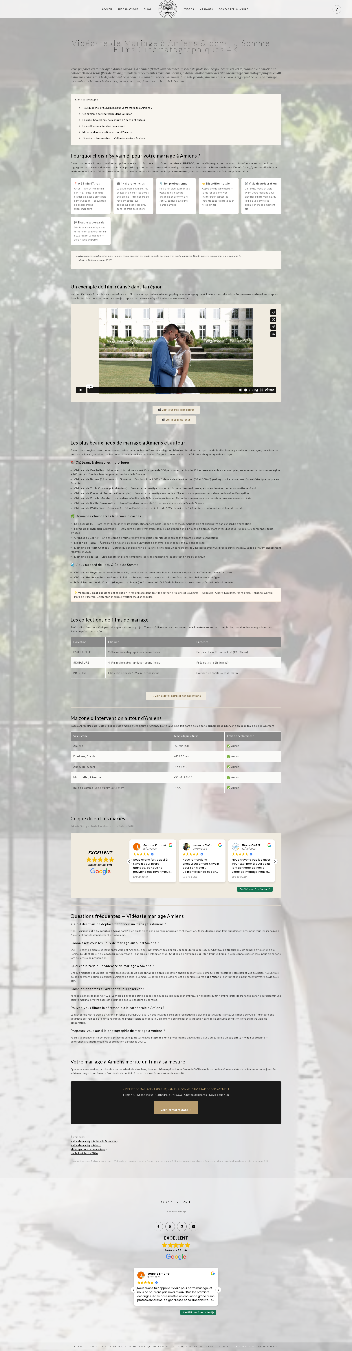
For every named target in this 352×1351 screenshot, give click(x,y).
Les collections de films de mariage (103, 125)
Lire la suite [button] (140, 877)
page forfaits (213, 976)
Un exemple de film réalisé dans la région (107, 113)
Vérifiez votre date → (176, 1109)
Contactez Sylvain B (234, 9)
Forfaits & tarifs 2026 (84, 1153)
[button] (275, 861)
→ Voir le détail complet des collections (176, 695)
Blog (147, 9)
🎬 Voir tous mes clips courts (176, 409)
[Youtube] (170, 1226)
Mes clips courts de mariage (88, 1149)
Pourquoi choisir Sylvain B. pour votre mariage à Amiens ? (117, 107)
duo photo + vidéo (240, 1037)
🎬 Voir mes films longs (176, 419)
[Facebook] (158, 1226)
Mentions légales (244, 1347)
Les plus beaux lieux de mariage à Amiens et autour (113, 119)
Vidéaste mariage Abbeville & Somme (94, 1141)
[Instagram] (181, 1226)
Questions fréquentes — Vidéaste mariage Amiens (113, 138)
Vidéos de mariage (176, 1211)
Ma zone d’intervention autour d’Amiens (107, 131)
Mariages (206, 9)
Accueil (107, 9)
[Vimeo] (193, 1226)
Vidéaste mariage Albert (86, 1145)
